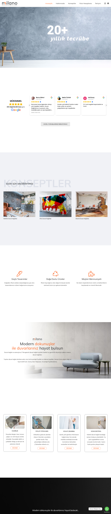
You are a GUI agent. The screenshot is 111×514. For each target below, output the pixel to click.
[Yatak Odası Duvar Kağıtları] (55, 205)
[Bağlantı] (9, 3)
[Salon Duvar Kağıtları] (19, 205)
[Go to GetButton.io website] (107, 512)
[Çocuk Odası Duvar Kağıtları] (92, 205)
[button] (106, 105)
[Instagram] (105, 3)
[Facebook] (108, 3)
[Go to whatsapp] (107, 509)
